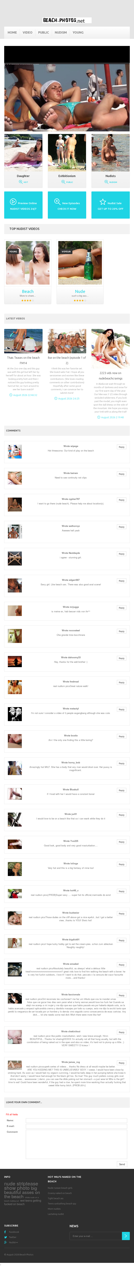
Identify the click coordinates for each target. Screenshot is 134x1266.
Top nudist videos (24, 228)
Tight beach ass (55, 1198)
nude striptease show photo (21, 1185)
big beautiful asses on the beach (22, 1192)
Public (43, 32)
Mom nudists (54, 1209)
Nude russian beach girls (60, 1188)
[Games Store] (67, 20)
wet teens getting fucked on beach (22, 1202)
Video (27, 32)
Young (78, 32)
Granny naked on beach (60, 1193)
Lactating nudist (56, 1214)
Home (12, 32)
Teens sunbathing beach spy (62, 1203)
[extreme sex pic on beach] (80, 262)
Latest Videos (15, 318)
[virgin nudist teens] (27, 262)
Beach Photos (26, 1254)
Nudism (61, 32)
